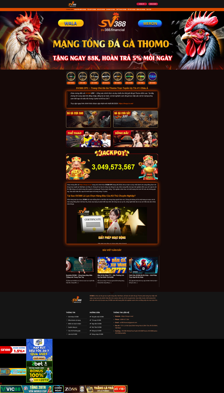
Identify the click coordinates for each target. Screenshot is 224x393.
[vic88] (32, 389)
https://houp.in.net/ (126, 103)
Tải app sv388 (91, 9)
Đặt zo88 (82, 82)
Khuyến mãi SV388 (80, 9)
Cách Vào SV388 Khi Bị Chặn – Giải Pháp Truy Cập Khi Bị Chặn (143, 276)
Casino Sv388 (110, 9)
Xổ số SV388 (131, 9)
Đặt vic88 (71, 82)
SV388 (88, 93)
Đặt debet (117, 82)
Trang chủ (69, 9)
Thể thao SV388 (121, 9)
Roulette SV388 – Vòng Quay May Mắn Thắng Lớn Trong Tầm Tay (79, 276)
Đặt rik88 (152, 82)
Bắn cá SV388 (141, 9)
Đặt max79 (106, 82)
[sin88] (13, 350)
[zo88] (95, 389)
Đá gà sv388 (101, 9)
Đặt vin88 (94, 82)
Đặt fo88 (140, 82)
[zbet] (39, 372)
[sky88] (39, 350)
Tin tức (148, 9)
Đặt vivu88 (129, 82)
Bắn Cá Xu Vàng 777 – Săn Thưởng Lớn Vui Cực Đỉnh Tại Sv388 (111, 276)
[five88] (13, 372)
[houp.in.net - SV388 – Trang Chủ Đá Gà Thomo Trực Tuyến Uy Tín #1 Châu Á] (77, 4)
